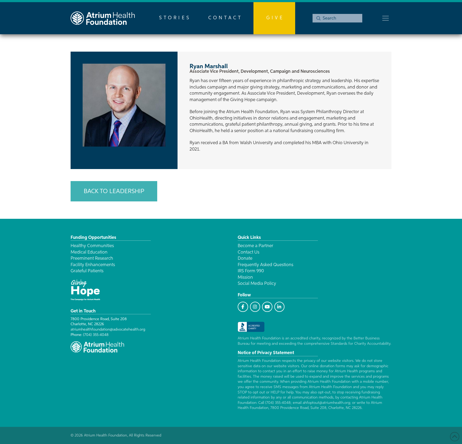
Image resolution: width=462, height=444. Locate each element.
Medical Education (89, 252)
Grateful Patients (87, 271)
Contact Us (248, 252)
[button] (385, 18)
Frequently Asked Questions (265, 265)
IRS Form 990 (251, 271)
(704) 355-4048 (96, 335)
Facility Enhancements (93, 265)
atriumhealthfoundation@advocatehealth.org (108, 329)
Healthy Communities (92, 246)
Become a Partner (255, 246)
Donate (245, 258)
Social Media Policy (257, 283)
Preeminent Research (92, 258)
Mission (245, 277)
